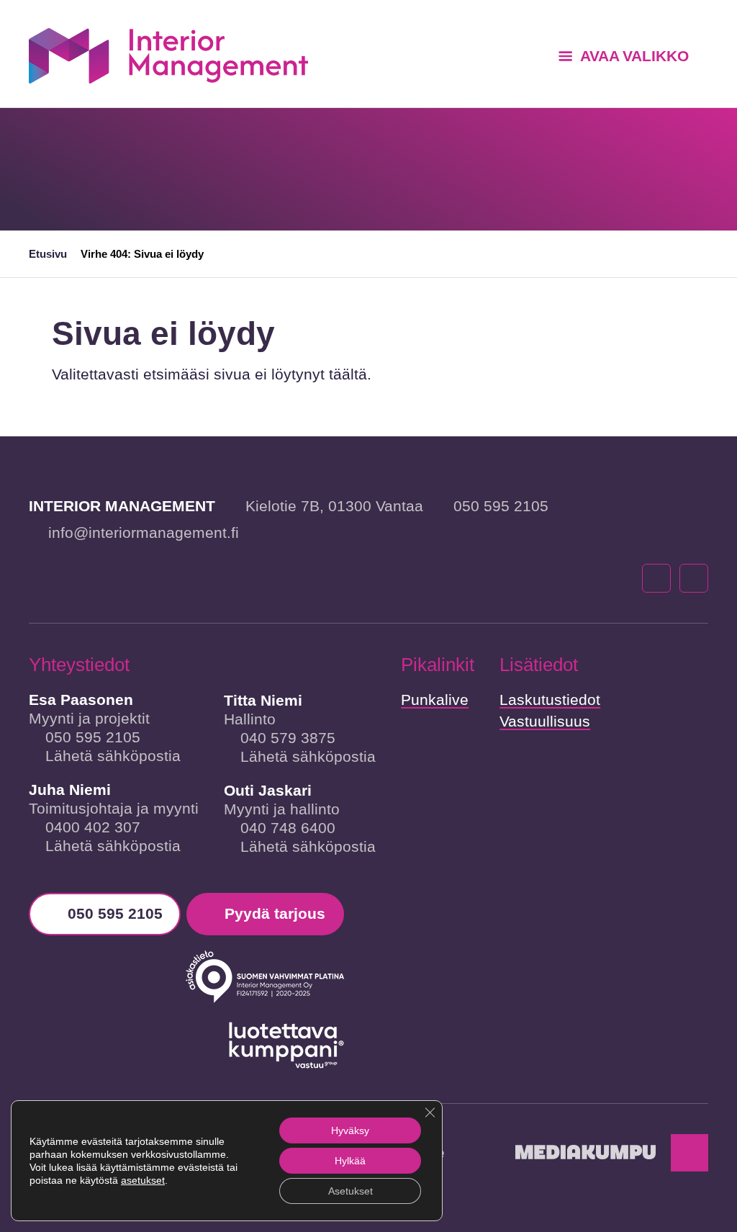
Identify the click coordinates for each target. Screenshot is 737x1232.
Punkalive (435, 699)
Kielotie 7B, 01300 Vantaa (334, 506)
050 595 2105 (500, 506)
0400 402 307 (92, 827)
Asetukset (350, 1191)
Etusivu (48, 254)
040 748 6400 (287, 827)
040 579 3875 (287, 737)
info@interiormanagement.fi (143, 532)
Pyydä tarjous (275, 913)
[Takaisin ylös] (689, 1153)
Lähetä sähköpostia (113, 755)
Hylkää (350, 1160)
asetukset (143, 1180)
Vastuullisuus (544, 721)
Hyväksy (350, 1130)
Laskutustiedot (549, 699)
